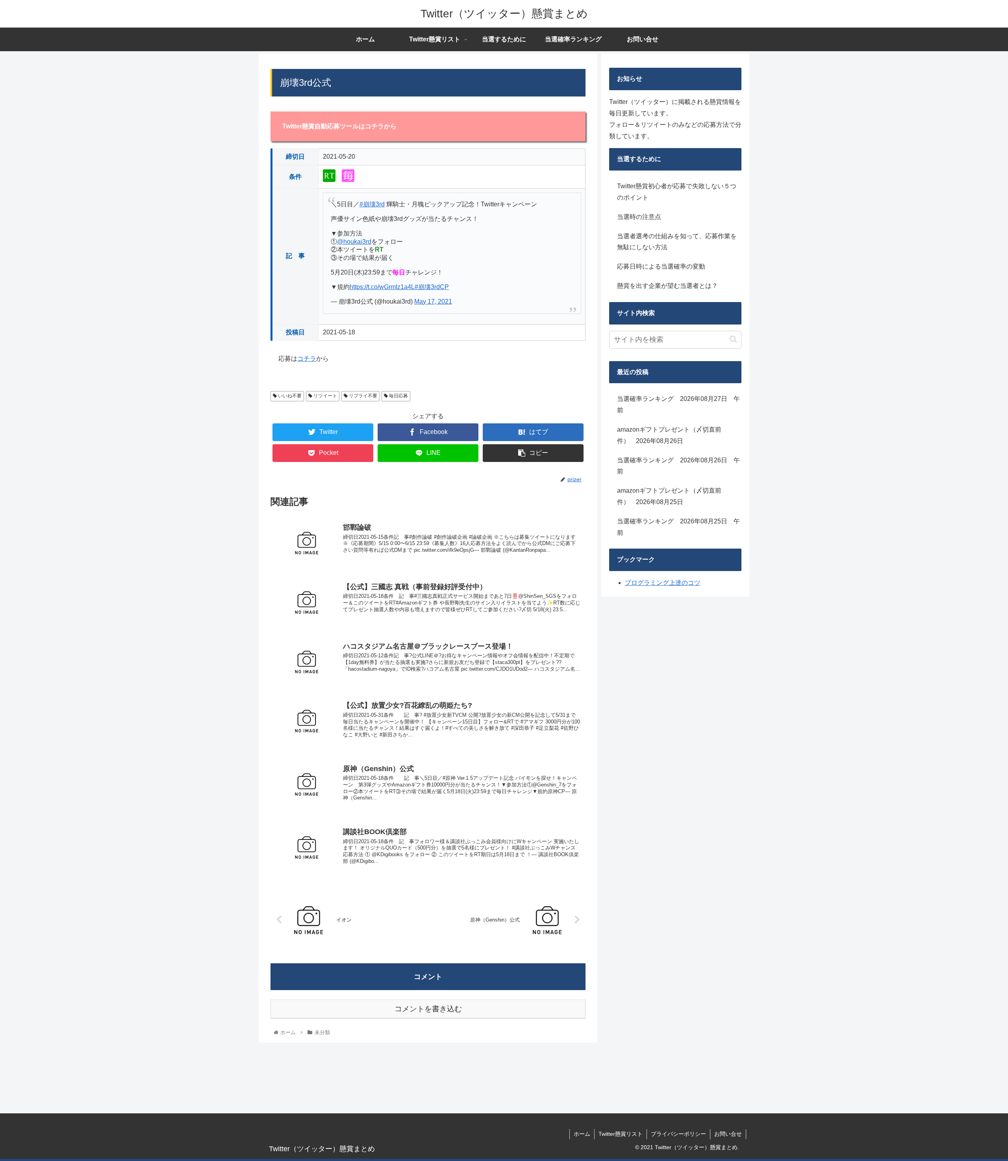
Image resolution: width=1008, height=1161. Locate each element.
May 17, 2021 (433, 301)
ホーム (582, 1134)
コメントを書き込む (428, 1009)
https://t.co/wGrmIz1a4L (382, 287)
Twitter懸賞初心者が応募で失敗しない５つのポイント (676, 192)
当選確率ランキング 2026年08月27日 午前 (678, 404)
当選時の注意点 (639, 216)
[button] (733, 339)
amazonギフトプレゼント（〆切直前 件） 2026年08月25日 (672, 496)
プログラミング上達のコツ (662, 582)
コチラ (306, 358)
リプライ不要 (362, 396)
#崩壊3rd (372, 204)
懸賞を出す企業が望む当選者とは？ (667, 285)
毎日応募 (398, 396)
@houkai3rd (354, 241)
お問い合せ (728, 1134)
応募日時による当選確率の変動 (661, 266)
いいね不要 (289, 396)
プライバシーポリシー (678, 1134)
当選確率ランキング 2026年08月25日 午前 (678, 527)
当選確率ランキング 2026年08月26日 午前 (678, 466)
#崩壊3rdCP (432, 287)
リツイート (324, 396)
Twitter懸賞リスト (620, 1134)
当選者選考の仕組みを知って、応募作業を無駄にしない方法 (677, 242)
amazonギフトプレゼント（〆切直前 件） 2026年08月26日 (672, 435)
